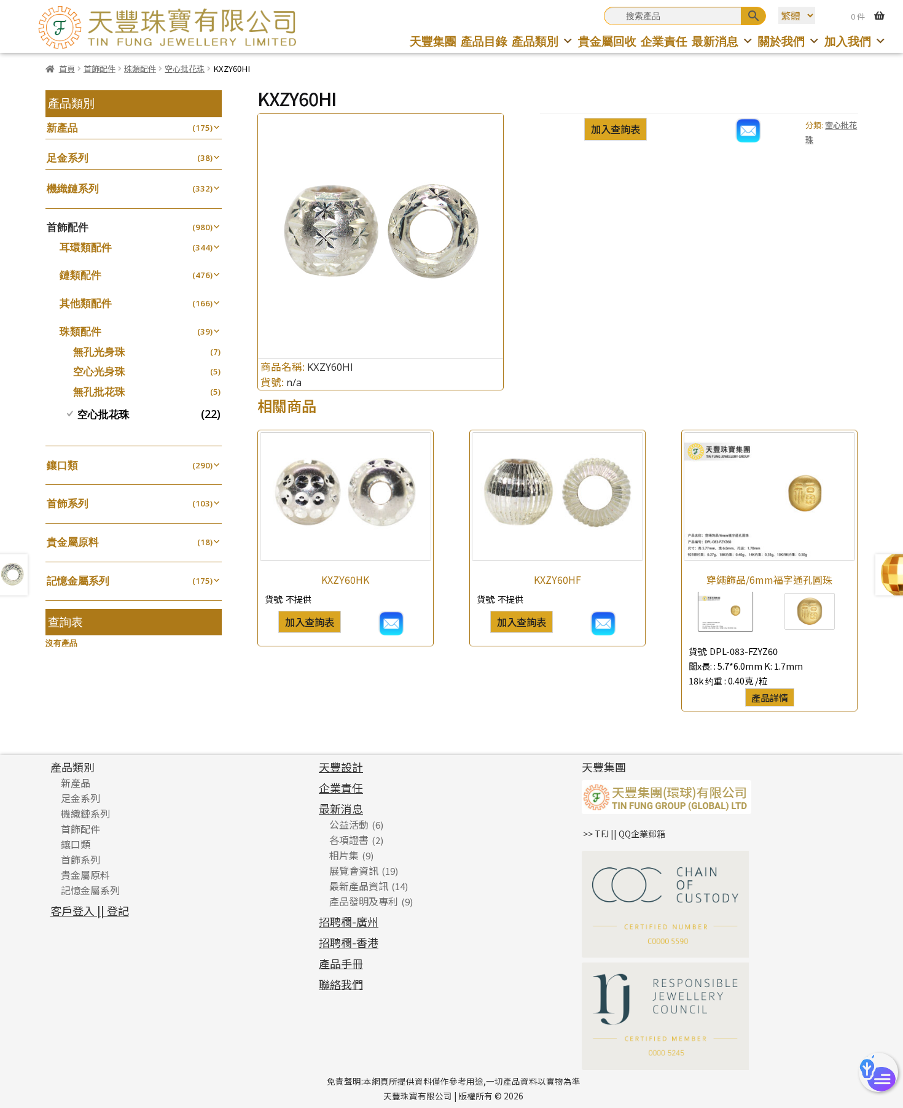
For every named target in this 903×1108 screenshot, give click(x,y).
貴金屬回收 (607, 40)
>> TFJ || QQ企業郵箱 (624, 833)
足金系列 (67, 157)
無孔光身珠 (99, 351)
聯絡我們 (341, 984)
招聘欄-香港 (348, 942)
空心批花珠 (185, 68)
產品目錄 (484, 40)
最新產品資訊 (358, 885)
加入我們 (847, 40)
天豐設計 (341, 767)
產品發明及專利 (363, 901)
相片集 (344, 855)
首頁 (67, 68)
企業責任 (664, 40)
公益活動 (349, 824)
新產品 (62, 127)
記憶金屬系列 (78, 580)
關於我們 (781, 40)
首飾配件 (99, 68)
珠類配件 (140, 68)
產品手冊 (341, 963)
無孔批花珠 (99, 391)
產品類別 (535, 40)
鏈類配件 (80, 275)
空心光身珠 (99, 371)
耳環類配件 (86, 247)
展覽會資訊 (353, 870)
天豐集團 (433, 40)
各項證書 (349, 839)
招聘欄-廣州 (348, 921)
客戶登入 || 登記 (89, 910)
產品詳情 (769, 697)
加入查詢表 (615, 129)
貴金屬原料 (73, 542)
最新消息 (715, 40)
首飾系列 (67, 503)
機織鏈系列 (73, 188)
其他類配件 (86, 303)
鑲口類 (62, 465)
